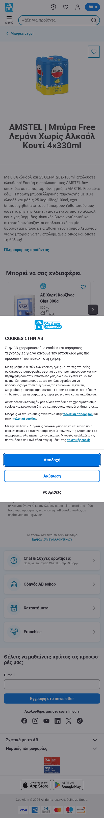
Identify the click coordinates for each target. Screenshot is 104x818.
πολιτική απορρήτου (78, 414)
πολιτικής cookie (78, 440)
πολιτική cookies (24, 419)
